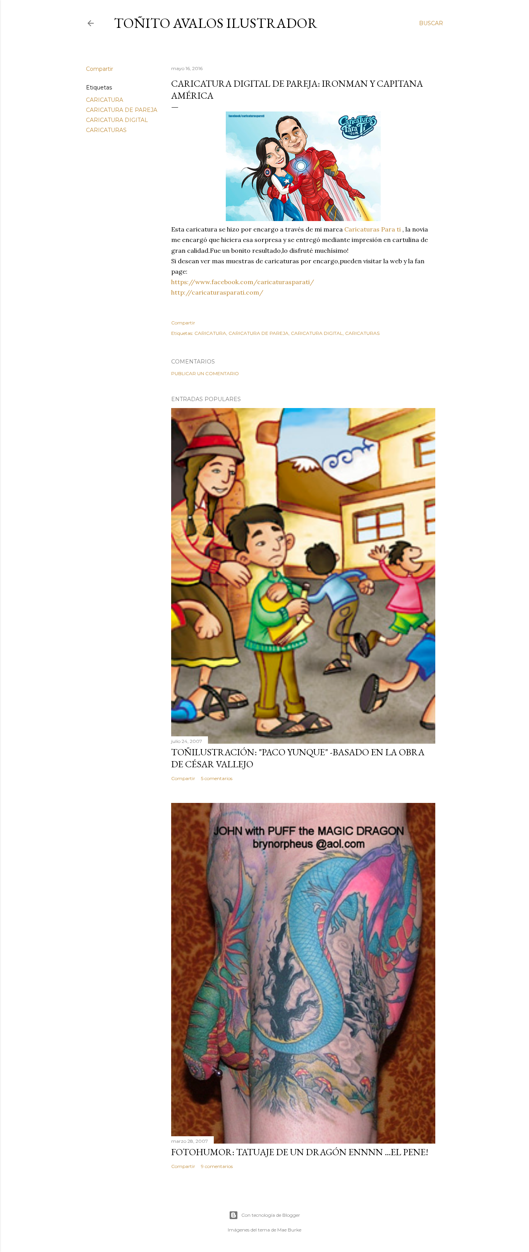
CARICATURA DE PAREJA (121, 109)
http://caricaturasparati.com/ (217, 292)
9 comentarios (217, 1166)
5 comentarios (216, 778)
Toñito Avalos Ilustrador (216, 23)
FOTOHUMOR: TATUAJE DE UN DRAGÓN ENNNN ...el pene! (299, 1152)
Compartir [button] (99, 68)
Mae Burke (289, 1230)
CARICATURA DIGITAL (117, 120)
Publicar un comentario (205, 373)
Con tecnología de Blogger (270, 1215)
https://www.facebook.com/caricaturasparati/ (242, 282)
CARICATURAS (106, 130)
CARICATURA (104, 99)
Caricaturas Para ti (372, 229)
